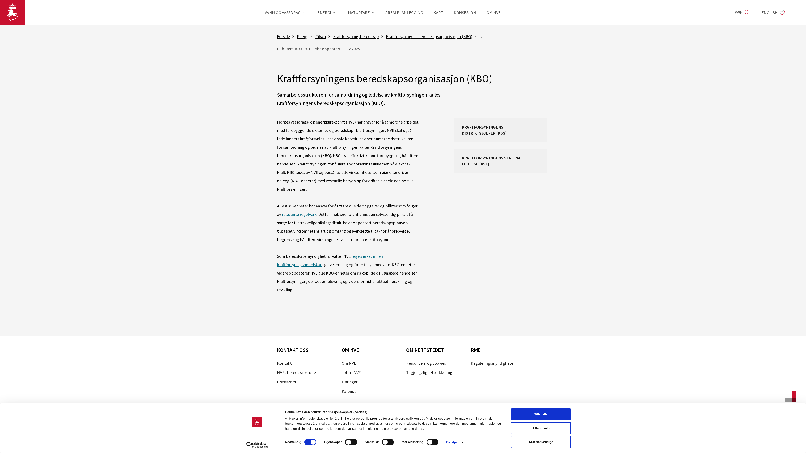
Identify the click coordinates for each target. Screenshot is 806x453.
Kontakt (284, 363)
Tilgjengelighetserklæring (429, 372)
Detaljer (452, 442)
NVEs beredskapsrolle (296, 372)
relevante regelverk (299, 214)
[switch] (351, 442)
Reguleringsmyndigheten (493, 363)
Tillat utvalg (541, 428)
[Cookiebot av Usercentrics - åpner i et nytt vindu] (257, 445)
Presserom (286, 381)
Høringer (349, 381)
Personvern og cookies (426, 363)
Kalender (350, 391)
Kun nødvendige (541, 442)
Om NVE (349, 363)
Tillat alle (540, 414)
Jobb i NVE (351, 372)
